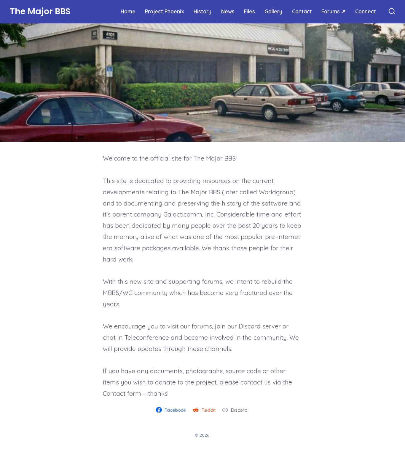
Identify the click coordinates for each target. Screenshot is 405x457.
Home (128, 11)
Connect (365, 11)
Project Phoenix (164, 11)
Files (249, 11)
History (202, 11)
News (228, 11)
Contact (302, 11)
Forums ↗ (333, 11)
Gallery (273, 11)
